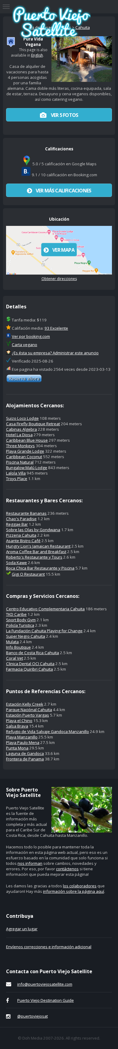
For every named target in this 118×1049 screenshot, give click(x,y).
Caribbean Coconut (24, 456)
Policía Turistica (20, 625)
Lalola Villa (16, 473)
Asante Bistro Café (23, 540)
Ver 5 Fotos (64, 115)
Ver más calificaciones (63, 190)
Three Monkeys (20, 445)
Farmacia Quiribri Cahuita (29, 669)
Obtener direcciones (59, 278)
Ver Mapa (63, 250)
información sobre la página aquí (73, 891)
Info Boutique (18, 647)
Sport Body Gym (21, 620)
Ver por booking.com (31, 336)
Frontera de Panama (25, 759)
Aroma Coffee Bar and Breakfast (36, 551)
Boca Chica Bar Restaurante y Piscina (40, 568)
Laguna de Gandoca (25, 753)
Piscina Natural (20, 462)
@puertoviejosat (32, 1016)
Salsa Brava (17, 726)
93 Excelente (56, 328)
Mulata (12, 641)
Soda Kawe (16, 562)
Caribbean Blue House (27, 440)
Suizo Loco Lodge (22, 418)
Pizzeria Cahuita (21, 535)
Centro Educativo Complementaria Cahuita (45, 609)
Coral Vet (14, 658)
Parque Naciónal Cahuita (29, 709)
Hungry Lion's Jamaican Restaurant (38, 546)
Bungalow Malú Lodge (26, 467)
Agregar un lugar (22, 928)
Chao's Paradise (21, 518)
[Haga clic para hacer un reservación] (24, 381)
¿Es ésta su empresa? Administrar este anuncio (55, 353)
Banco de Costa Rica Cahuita (32, 652)
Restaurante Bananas (26, 513)
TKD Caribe (16, 614)
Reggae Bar (17, 524)
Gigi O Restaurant (28, 574)
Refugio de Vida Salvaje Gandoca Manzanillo (47, 731)
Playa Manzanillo (22, 737)
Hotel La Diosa (19, 434)
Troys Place (16, 478)
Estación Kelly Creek (24, 704)
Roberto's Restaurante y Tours (34, 557)
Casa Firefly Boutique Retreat (33, 423)
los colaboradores (80, 886)
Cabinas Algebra (21, 429)
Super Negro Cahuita (25, 636)
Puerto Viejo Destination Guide (45, 1000)
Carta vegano (24, 344)
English (37, 55)
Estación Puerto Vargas (27, 715)
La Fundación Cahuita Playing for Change (44, 630)
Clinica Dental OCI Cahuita (30, 663)
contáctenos (67, 869)
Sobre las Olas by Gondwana (33, 529)
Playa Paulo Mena (22, 742)
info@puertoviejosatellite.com (44, 984)
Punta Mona (17, 748)
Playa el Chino (19, 720)
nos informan (30, 863)
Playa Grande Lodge (25, 451)
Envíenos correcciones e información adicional (48, 946)
